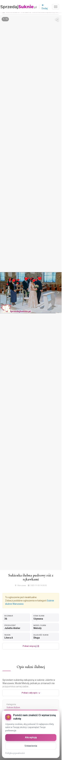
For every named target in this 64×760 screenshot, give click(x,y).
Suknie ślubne (13, 707)
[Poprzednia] (3, 292)
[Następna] (58, 292)
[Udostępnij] (57, 20)
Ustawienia (31, 745)
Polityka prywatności (15, 753)
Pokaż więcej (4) (31, 646)
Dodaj (45, 8)
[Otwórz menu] (55, 6)
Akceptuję (31, 737)
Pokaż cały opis (29, 693)
